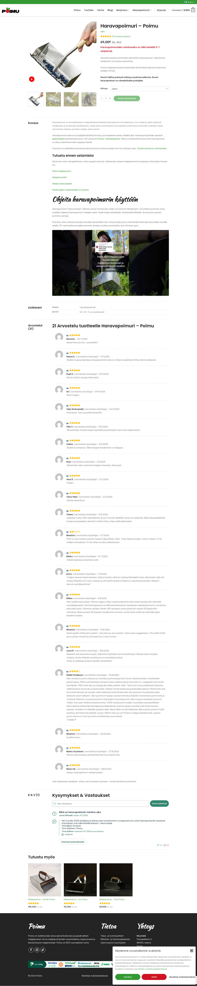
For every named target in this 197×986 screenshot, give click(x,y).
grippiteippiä (58, 138)
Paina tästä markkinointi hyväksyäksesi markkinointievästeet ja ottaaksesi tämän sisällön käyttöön (110, 263)
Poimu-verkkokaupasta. (109, 138)
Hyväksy (128, 977)
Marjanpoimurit (141, 10)
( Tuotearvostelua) (121, 36)
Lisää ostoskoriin (127, 98)
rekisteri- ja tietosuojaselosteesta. (152, 969)
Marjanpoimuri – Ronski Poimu (41, 899)
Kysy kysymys (159, 803)
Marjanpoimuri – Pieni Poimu (112, 899)
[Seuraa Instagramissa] (37, 950)
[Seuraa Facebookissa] (31, 950)
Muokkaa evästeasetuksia (181, 977)
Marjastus (121, 10)
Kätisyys (104, 88)
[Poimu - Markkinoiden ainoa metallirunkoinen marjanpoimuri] (10, 10)
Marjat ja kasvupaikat (62, 183)
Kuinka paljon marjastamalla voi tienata (70, 190)
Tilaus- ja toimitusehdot (112, 936)
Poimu (77, 10)
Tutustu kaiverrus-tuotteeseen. (152, 148)
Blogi (110, 10)
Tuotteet (88, 10)
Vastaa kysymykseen (72, 841)
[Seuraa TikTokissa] (43, 950)
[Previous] (32, 56)
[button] (191, 950)
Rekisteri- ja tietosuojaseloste (115, 939)
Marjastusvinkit (59, 177)
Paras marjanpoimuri (61, 171)
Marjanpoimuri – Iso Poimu (75, 899)
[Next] (91, 56)
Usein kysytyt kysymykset (113, 942)
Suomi (190, 2)
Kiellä (154, 977)
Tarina (100, 10)
